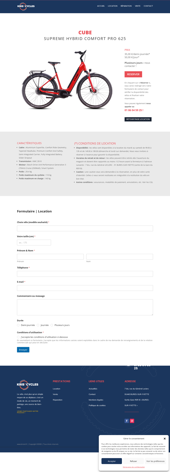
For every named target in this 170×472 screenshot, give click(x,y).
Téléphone (23, 267)
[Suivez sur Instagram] (132, 421)
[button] (164, 438)
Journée (45, 325)
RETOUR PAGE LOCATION (138, 119)
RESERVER (133, 74)
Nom (88, 261)
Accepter (112, 461)
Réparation (126, 6)
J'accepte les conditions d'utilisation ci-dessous (44, 337)
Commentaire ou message (31, 296)
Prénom (20, 261)
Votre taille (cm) (26, 236)
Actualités (93, 389)
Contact (148, 6)
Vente (137, 6)
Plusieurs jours (62, 325)
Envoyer (23, 349)
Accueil (101, 6)
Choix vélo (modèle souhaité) (33, 222)
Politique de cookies (97, 405)
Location (112, 6)
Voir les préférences (155, 461)
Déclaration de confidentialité (134, 467)
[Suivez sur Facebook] (127, 421)
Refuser (133, 461)
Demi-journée (28, 325)
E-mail (21, 282)
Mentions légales (96, 400)
